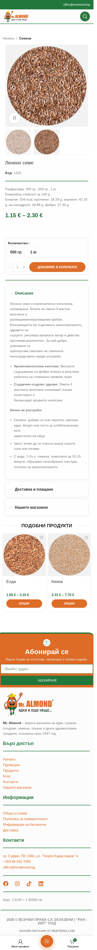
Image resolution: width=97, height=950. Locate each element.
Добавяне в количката (57, 267)
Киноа (57, 581)
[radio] (16, 252)
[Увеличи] (14, 118)
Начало (8, 38)
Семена (25, 38)
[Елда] (24, 555)
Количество (18, 243)
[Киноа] (69, 555)
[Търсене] (85, 16)
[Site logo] (16, 16)
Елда (11, 581)
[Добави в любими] (41, 538)
